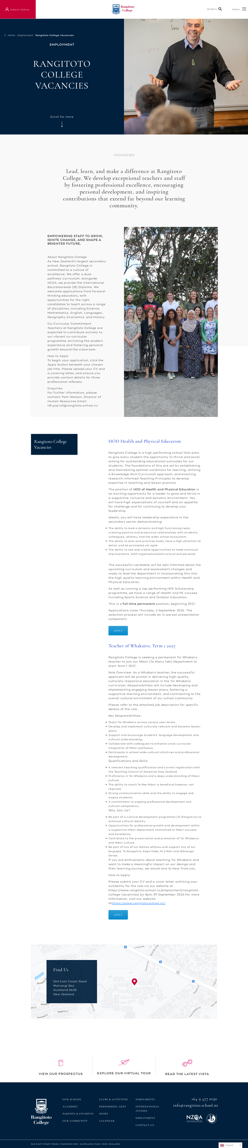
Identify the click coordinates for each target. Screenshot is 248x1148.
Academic (70, 1106)
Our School (72, 1099)
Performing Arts (112, 1106)
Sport (103, 1113)
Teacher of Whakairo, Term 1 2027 (142, 646)
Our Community (75, 1120)
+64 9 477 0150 (204, 1098)
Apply (118, 630)
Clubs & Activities (113, 1099)
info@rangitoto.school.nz (195, 1105)
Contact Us (145, 1125)
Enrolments (145, 1099)
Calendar (107, 1120)
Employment (25, 35)
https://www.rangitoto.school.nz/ (138, 903)
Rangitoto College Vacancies (50, 444)
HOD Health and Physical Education (144, 441)
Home (11, 35)
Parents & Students (78, 1113)
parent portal (20, 9)
